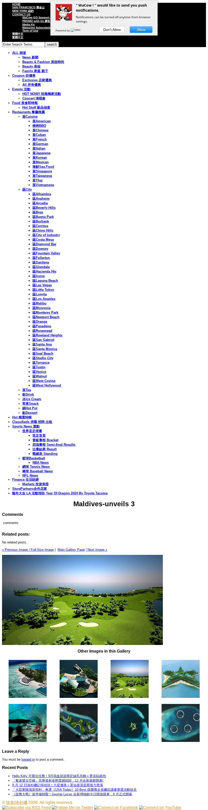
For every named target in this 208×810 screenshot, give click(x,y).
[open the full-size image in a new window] (82, 644)
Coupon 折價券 (24, 75)
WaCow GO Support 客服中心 (41, 17)
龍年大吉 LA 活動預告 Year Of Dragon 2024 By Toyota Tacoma (60, 493)
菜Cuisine (30, 116)
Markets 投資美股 (35, 484)
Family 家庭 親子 (35, 71)
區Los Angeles (43, 299)
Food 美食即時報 (25, 103)
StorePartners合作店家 (29, 489)
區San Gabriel (43, 340)
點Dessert (29, 413)
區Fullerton (41, 258)
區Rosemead (42, 331)
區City (27, 189)
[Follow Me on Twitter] (72, 807)
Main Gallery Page (71, 550)
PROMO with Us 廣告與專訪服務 (43, 21)
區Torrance (40, 362)
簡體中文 (17, 33)
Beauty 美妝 (31, 66)
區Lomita (39, 294)
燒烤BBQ (39, 126)
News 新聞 (30, 57)
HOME (16, 4)
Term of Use (30, 30)
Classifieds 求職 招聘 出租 (32, 422)
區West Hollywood (46, 385)
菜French (39, 139)
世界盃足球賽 (32, 431)
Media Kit (28, 24)
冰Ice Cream (31, 399)
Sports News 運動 (26, 426)
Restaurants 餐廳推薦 (28, 112)
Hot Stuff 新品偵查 (36, 107)
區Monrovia (41, 308)
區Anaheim (41, 198)
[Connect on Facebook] (116, 807)
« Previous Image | (16, 550)
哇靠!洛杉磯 (16, 802)
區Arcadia (40, 203)
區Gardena (40, 262)
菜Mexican (40, 162)
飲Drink (28, 394)
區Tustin (38, 367)
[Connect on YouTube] (160, 807)
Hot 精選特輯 (22, 417)
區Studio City (42, 358)
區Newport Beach (45, 317)
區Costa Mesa (43, 239)
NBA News (40, 462)
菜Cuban (39, 135)
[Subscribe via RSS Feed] (26, 807)
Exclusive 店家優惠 (37, 80)
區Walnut (39, 376)
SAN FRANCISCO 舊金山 (28, 7)
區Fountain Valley (46, 253)
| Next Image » (96, 550)
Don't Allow (112, 30)
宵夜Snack (30, 404)
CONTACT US (21, 14)
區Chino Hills (42, 230)
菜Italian (38, 148)
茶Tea (26, 390)
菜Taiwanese (42, 176)
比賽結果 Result (44, 449)
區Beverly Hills (44, 208)
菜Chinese (40, 130)
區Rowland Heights (47, 335)
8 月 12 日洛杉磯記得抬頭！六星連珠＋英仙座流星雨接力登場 (57, 785)
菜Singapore (42, 171)
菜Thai (37, 180)
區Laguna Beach (45, 280)
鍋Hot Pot (29, 408)
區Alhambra (41, 194)
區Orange (39, 321)
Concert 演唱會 (33, 98)
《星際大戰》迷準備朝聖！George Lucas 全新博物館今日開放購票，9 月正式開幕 (72, 794)
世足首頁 (39, 435)
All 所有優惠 (31, 85)
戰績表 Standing (45, 454)
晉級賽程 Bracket (45, 440)
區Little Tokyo (43, 290)
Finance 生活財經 (25, 479)
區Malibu (39, 303)
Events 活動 (21, 89)
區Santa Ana (42, 344)
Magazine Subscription (37, 27)
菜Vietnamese (43, 185)
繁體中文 (17, 37)
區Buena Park (43, 217)
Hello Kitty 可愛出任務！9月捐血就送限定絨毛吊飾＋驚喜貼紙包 (59, 776)
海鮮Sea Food (43, 167)
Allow (141, 30)
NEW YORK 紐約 (23, 10)
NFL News (30, 475)
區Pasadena (41, 326)
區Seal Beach (42, 353)
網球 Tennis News (36, 467)
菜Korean (39, 157)
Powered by (63, 30)
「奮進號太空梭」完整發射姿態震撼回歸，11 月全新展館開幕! (57, 780)
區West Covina (43, 381)
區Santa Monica (44, 349)
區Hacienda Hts (44, 271)
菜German (40, 144)
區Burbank (40, 221)
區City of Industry (46, 235)
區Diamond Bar (44, 244)
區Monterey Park (45, 312)
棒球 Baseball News (37, 471)
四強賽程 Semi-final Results (53, 445)
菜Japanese (41, 153)
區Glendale (41, 267)
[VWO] (76, 30)
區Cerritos (40, 226)
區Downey (40, 249)
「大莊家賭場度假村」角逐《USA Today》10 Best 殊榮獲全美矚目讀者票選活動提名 (74, 790)
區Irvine (38, 276)
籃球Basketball (33, 458)
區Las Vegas (42, 285)
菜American (41, 121)
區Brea (37, 212)
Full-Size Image (42, 550)
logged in (28, 759)
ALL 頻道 (19, 53)
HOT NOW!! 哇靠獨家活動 (41, 94)
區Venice (39, 372)
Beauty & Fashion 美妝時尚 (43, 62)
